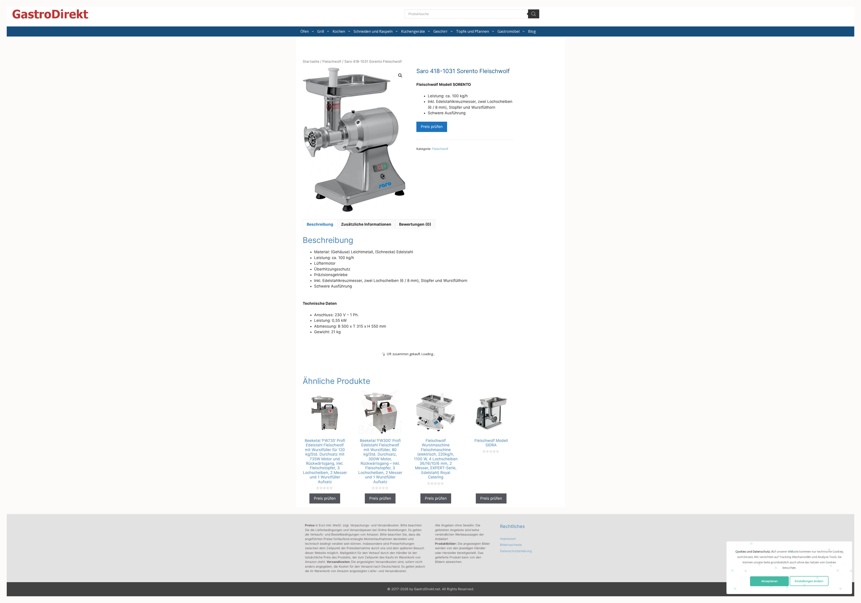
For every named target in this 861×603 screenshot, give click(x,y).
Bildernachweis (511, 545)
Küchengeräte (413, 31)
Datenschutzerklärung (516, 551)
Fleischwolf (331, 61)
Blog (532, 31)
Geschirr (440, 31)
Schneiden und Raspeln (373, 31)
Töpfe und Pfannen (472, 31)
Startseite (311, 61)
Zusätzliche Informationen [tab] (366, 224)
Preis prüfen (432, 126)
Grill (320, 31)
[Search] (533, 13)
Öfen (304, 31)
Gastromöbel (509, 31)
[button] (400, 75)
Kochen (339, 31)
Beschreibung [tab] (320, 224)
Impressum (508, 538)
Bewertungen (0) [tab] (415, 224)
